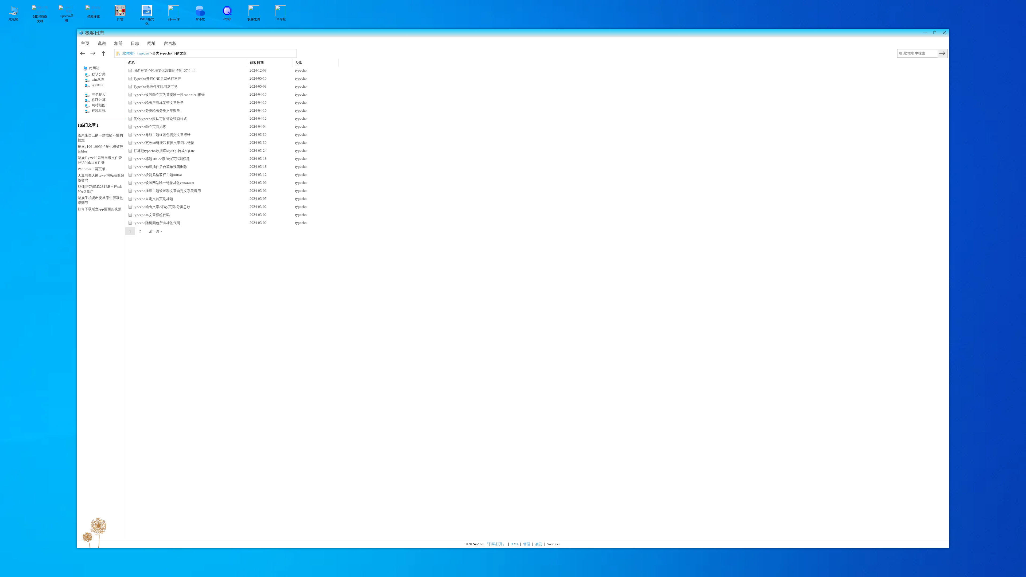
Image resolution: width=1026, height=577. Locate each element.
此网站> (128, 53)
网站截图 (99, 105)
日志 (135, 43)
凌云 (538, 544)
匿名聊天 (99, 94)
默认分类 (99, 74)
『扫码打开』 (496, 544)
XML (515, 544)
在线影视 (99, 110)
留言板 (170, 43)
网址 (151, 43)
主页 (85, 43)
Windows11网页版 (91, 169)
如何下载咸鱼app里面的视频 (99, 209)
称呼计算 (99, 100)
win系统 (98, 79)
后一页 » (155, 231)
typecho (143, 53)
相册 (118, 43)
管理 (526, 544)
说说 (102, 43)
